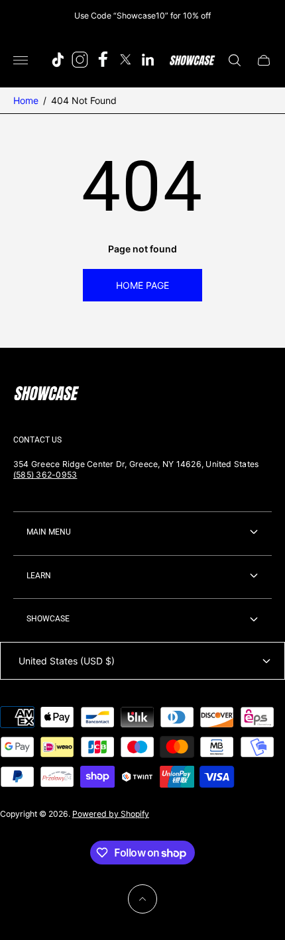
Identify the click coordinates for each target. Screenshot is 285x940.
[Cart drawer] (263, 60)
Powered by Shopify (110, 814)
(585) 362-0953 (45, 475)
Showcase (48, 618)
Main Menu (49, 532)
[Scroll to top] (142, 899)
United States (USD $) (67, 660)
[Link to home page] (46, 395)
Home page (142, 285)
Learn (39, 575)
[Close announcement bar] (264, 15)
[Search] (234, 60)
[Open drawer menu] (20, 60)
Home (25, 100)
